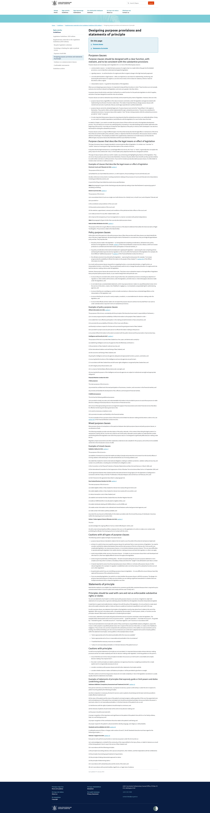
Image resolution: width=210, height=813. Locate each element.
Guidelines (60, 25)
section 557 (92, 419)
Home (53, 25)
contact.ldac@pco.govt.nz (130, 796)
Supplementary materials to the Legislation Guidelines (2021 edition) (83, 25)
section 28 (113, 727)
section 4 (115, 254)
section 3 (114, 167)
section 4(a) (141, 259)
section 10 (107, 736)
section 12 (132, 684)
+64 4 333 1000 (127, 792)
